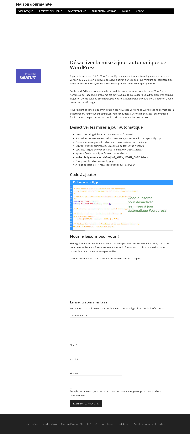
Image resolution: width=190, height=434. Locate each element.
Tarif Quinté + (123, 424)
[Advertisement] (95, 34)
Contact (161, 424)
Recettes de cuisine (50, 11)
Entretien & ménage (104, 11)
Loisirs (126, 11)
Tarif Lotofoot (31, 424)
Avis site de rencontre (143, 424)
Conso (140, 11)
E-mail (74, 359)
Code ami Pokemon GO (72, 424)
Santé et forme (77, 11)
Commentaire (78, 315)
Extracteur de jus (49, 424)
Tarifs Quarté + (107, 424)
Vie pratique (25, 11)
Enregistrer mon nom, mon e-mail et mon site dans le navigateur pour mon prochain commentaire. (115, 393)
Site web (74, 373)
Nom (73, 345)
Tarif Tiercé (92, 424)
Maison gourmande (34, 4)
